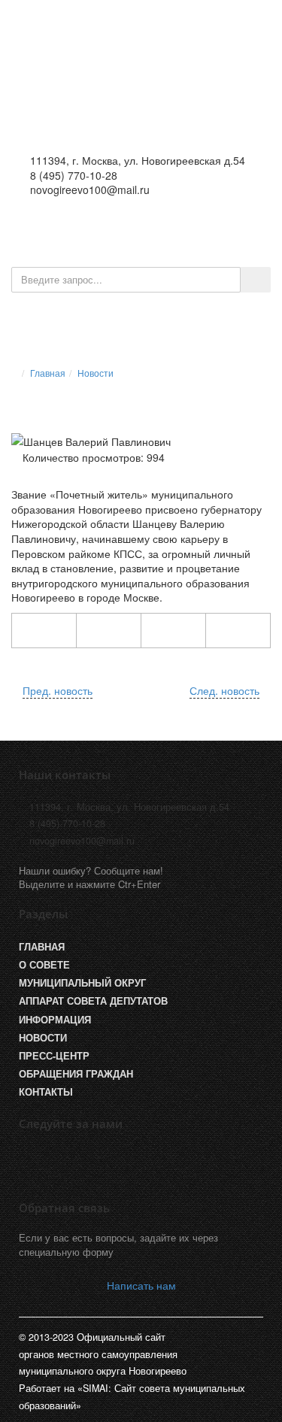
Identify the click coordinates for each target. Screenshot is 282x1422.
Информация (55, 1019)
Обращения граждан (76, 1074)
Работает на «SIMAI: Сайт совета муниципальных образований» (132, 1396)
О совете (44, 965)
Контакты (46, 1092)
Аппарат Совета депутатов (93, 1001)
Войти (200, 228)
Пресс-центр (54, 1056)
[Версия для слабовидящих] (152, 228)
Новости (95, 372)
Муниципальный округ (82, 983)
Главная (47, 372)
